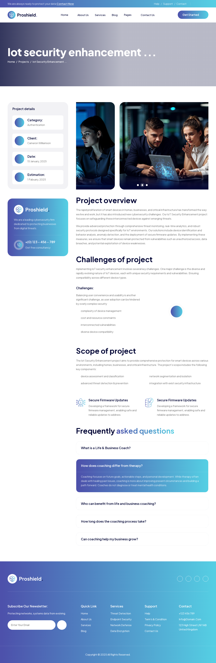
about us (86, 619)
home (11, 61)
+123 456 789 (186, 613)
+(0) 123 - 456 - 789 (40, 242)
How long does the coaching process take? (113, 521)
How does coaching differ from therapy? (112, 465)
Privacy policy (153, 625)
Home (64, 14)
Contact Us (147, 15)
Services (100, 15)
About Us (83, 15)
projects (24, 61)
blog (83, 631)
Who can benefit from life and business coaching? (118, 503)
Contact (181, 3)
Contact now (65, 3)
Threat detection (120, 613)
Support (168, 3)
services (86, 625)
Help (156, 3)
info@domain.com (190, 619)
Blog (115, 15)
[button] (138, 185)
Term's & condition (156, 619)
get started (190, 14)
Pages (127, 14)
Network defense (121, 625)
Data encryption (120, 631)
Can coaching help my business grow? (109, 539)
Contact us (151, 631)
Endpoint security (121, 619)
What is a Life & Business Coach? (106, 448)
